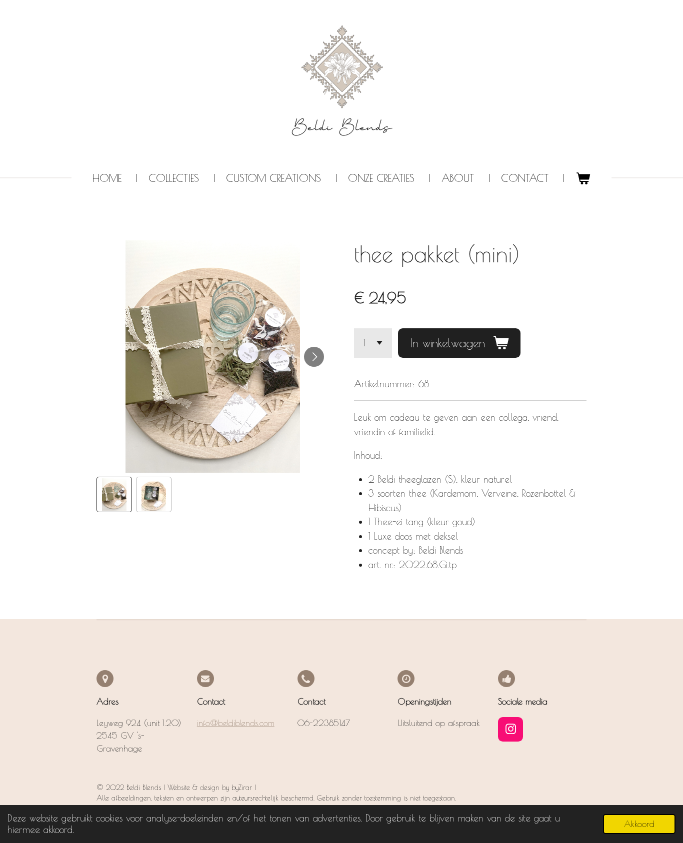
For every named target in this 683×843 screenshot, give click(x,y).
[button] (114, 494)
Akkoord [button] (639, 824)
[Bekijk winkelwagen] (582, 178)
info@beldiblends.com (235, 723)
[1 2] (373, 343)
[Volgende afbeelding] (314, 357)
